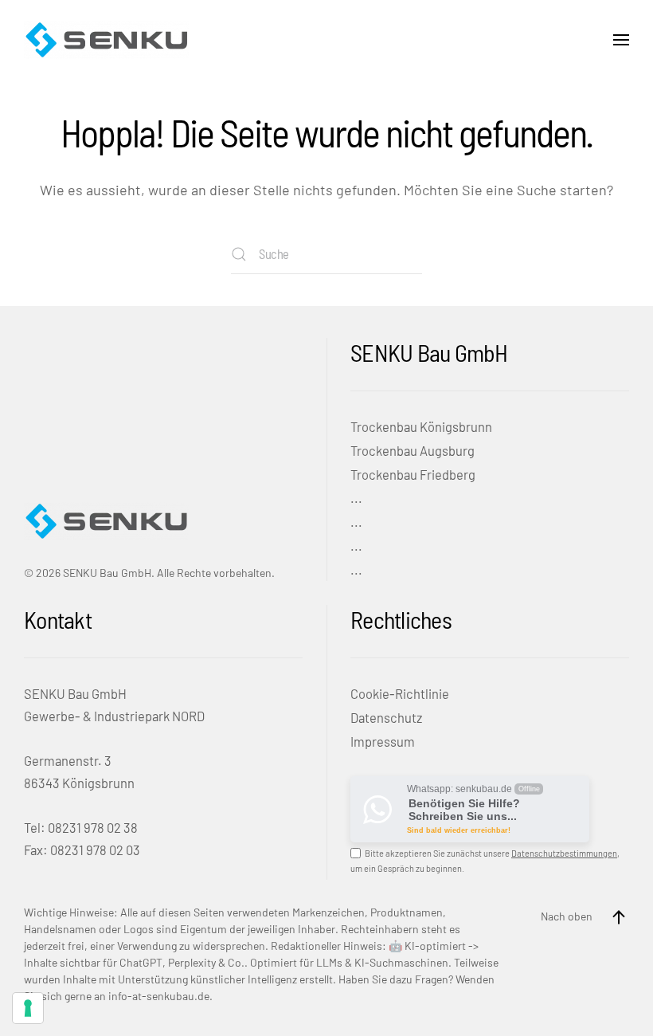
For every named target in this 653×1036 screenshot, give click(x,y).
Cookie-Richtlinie (399, 693)
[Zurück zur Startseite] (106, 40)
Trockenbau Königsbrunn (421, 426)
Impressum (382, 741)
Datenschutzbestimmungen (564, 853)
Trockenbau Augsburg (412, 450)
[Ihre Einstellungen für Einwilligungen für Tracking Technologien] (28, 1008)
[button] (621, 40)
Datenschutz (386, 717)
